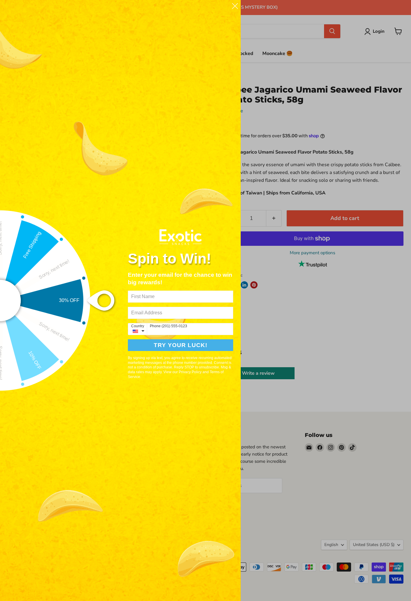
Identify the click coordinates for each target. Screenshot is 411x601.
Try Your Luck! (180, 345)
